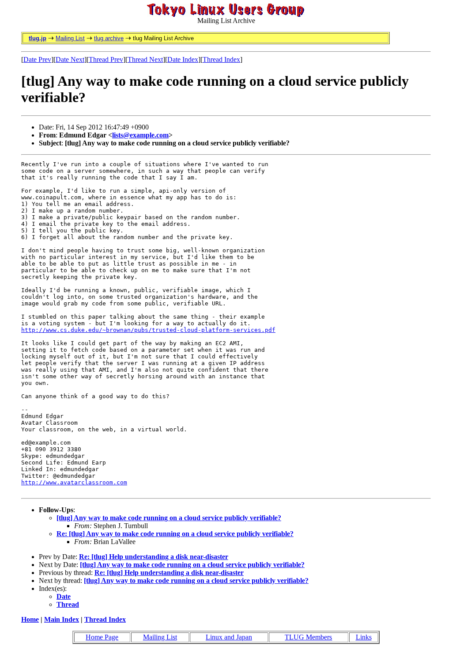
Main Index (61, 619)
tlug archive (109, 38)
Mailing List (70, 38)
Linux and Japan (229, 637)
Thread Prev (106, 59)
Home (30, 619)
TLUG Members (308, 637)
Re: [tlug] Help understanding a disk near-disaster (153, 556)
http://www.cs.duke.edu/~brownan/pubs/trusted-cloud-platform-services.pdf (148, 330)
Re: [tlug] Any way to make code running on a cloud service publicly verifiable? (175, 533)
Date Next (70, 59)
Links (364, 637)
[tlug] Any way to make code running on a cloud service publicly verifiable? (168, 518)
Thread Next (145, 59)
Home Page (102, 637)
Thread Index (221, 59)
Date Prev (37, 59)
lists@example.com (140, 135)
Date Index (182, 59)
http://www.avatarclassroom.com (74, 482)
